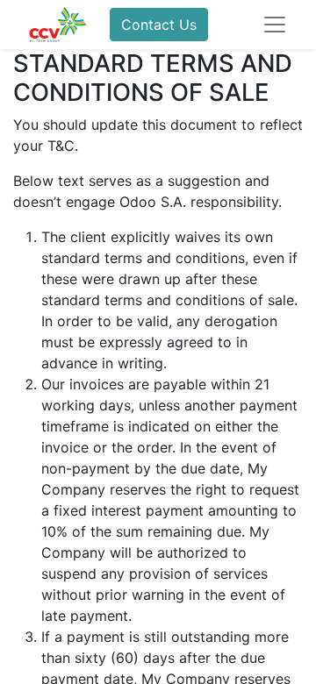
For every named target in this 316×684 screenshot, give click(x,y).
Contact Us (159, 24)
